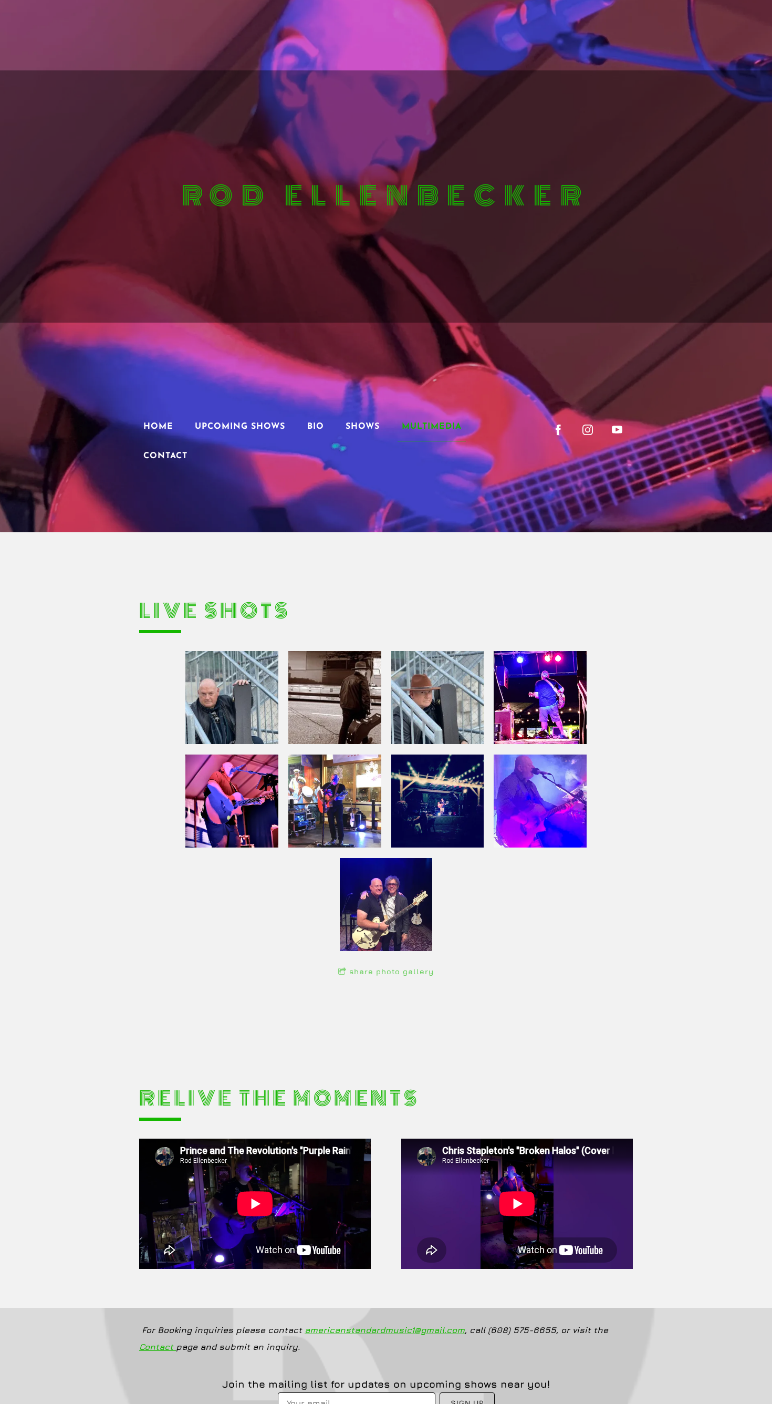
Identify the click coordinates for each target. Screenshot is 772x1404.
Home (158, 426)
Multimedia (432, 426)
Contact (165, 456)
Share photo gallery (391, 971)
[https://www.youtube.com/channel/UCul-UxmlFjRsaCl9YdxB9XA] (617, 430)
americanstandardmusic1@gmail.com (385, 1330)
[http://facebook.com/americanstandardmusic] (558, 430)
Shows (363, 426)
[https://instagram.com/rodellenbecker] (587, 430)
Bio (315, 426)
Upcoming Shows (240, 426)
